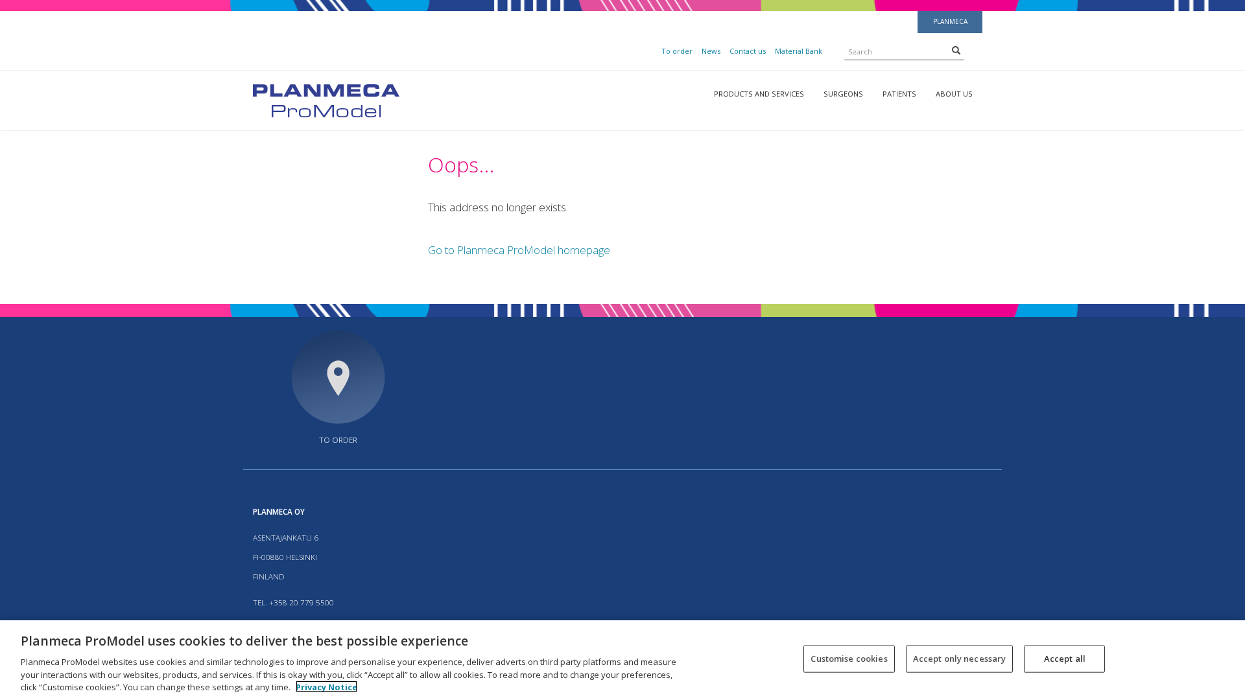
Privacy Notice (326, 686)
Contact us (747, 51)
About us (954, 94)
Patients (899, 94)
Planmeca (950, 21)
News (711, 51)
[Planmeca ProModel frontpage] (326, 99)
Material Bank (798, 51)
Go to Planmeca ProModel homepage (519, 249)
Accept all (1064, 658)
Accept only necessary (959, 658)
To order (677, 51)
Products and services (759, 94)
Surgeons (843, 94)
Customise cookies (849, 658)
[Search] (956, 50)
